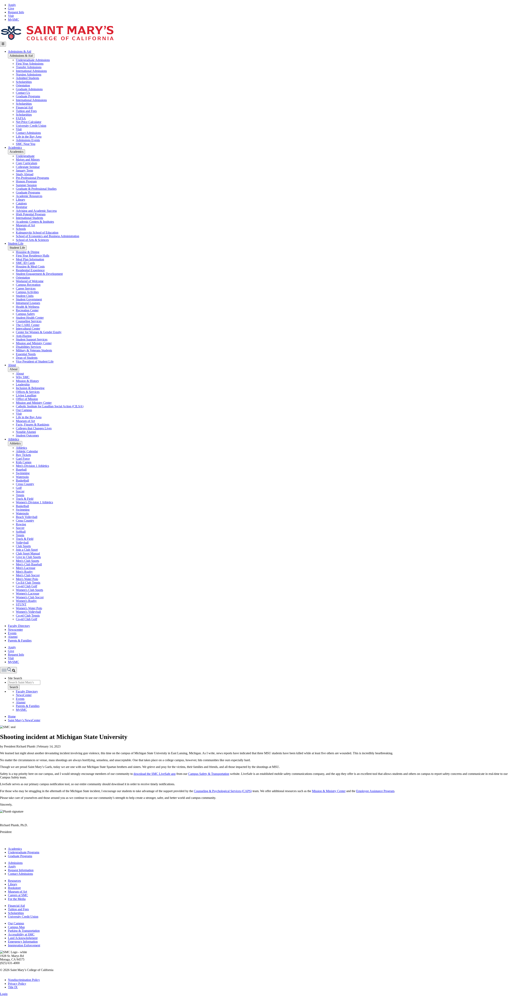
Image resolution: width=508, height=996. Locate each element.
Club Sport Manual (28, 553)
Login (4, 994)
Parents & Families (20, 640)
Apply (12, 5)
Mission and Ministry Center (34, 343)
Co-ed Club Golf (26, 586)
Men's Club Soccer (28, 575)
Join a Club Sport (27, 549)
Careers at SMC (18, 895)
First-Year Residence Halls (32, 255)
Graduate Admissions (29, 89)
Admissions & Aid (19, 51)
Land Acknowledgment (23, 938)
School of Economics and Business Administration (47, 236)
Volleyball (22, 542)
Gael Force (23, 458)
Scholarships (24, 81)
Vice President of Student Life (35, 361)
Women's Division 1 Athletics (34, 502)
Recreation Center (27, 310)
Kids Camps (23, 462)
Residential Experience (30, 270)
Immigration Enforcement (24, 945)
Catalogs (21, 203)
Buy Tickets (23, 455)
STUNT (21, 604)
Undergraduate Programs (23, 852)
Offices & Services (27, 391)
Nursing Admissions (28, 74)
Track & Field (24, 498)
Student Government (29, 299)
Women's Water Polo (29, 608)
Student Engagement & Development (39, 273)
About (12, 365)
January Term (24, 170)
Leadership (23, 384)
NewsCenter (24, 695)
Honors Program (26, 181)
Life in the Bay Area (28, 136)
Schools (21, 228)
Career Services (26, 288)
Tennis (20, 495)
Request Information (21, 870)
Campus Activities (27, 292)
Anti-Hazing (24, 336)
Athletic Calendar (27, 451)
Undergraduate (25, 156)
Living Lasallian (26, 395)
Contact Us (23, 92)
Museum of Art (25, 225)
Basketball (22, 480)
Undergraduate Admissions (33, 60)
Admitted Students (27, 78)
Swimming (23, 473)
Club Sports (23, 546)
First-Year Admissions (29, 63)
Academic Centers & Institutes (35, 221)
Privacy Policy (17, 983)
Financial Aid (24, 107)
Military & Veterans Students (34, 350)
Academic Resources (29, 196)
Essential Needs (26, 354)
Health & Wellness (27, 306)
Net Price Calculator (28, 122)
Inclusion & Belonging (30, 388)
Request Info (16, 12)
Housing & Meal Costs (30, 266)
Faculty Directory (19, 626)
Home (12, 716)
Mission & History (27, 381)
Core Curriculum (26, 163)
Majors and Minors (28, 159)
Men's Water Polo (27, 579)
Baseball (21, 469)
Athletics (13, 439)
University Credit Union (31, 125)
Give (11, 8)
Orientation (23, 85)
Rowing (21, 524)
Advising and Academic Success (36, 210)
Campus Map (16, 927)
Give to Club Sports (28, 557)
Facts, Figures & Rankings (32, 424)
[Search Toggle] (8, 670)
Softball (21, 531)
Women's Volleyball (28, 611)
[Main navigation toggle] (3, 44)
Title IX (13, 987)
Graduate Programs (28, 96)
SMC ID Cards (25, 263)
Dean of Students (27, 357)
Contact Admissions (28, 132)
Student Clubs (25, 295)
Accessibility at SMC (21, 934)
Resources (14, 880)
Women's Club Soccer (30, 597)
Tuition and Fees (26, 111)
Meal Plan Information (30, 259)
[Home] (57, 39)
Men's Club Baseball (29, 564)
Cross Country (25, 484)
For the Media (17, 899)
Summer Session (26, 185)
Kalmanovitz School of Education (37, 232)
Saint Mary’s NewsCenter (24, 720)
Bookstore (14, 887)
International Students (29, 218)
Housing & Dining (27, 252)
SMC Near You (25, 144)
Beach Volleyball (26, 517)
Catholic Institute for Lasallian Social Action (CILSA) (49, 406)
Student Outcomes (27, 435)
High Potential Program (30, 214)
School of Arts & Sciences (32, 240)
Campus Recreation (28, 284)
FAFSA (21, 118)
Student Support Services (31, 339)
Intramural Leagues (28, 303)
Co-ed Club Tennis (28, 615)
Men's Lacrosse (25, 568)
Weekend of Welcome (29, 281)
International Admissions (31, 71)
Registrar (21, 207)
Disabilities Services (28, 346)
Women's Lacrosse (27, 593)
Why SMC (23, 377)
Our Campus (24, 410)
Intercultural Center (28, 328)
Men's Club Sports (27, 560)
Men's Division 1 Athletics (32, 465)
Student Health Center (30, 317)
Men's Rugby (24, 571)
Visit (11, 15)
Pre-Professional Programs (32, 177)
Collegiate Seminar (28, 167)
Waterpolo (22, 477)
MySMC (13, 19)
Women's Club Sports (29, 590)
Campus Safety (25, 314)
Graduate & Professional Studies (36, 188)
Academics (15, 147)
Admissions (15, 863)
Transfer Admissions (28, 67)
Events (12, 633)
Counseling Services (28, 321)
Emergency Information (23, 941)
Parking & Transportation (24, 930)
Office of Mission (27, 399)
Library (20, 199)
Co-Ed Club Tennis (28, 582)
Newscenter (15, 629)
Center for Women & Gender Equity (39, 332)
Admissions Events (28, 140)
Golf (19, 487)
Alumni (12, 636)
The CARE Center (27, 325)
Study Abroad (24, 174)
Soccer (20, 491)
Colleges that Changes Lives (34, 428)
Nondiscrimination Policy (24, 980)
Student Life (15, 243)
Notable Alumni (26, 432)
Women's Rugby (26, 601)
